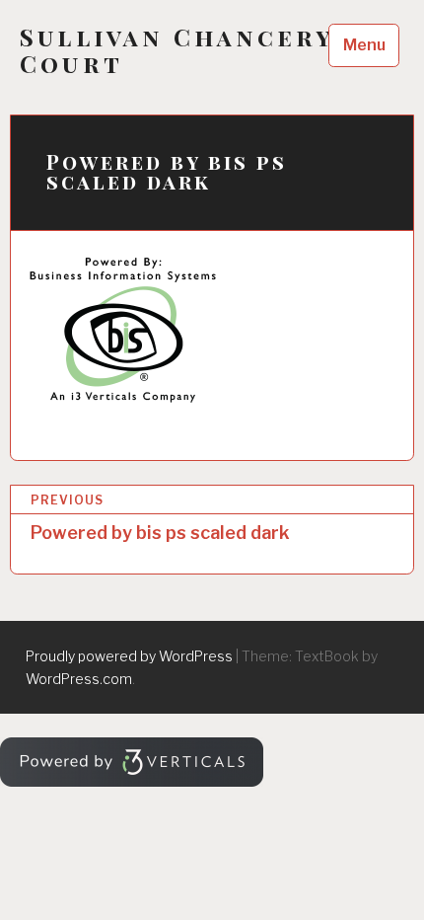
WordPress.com (79, 678)
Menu (364, 45)
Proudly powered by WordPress (129, 656)
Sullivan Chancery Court (176, 50)
